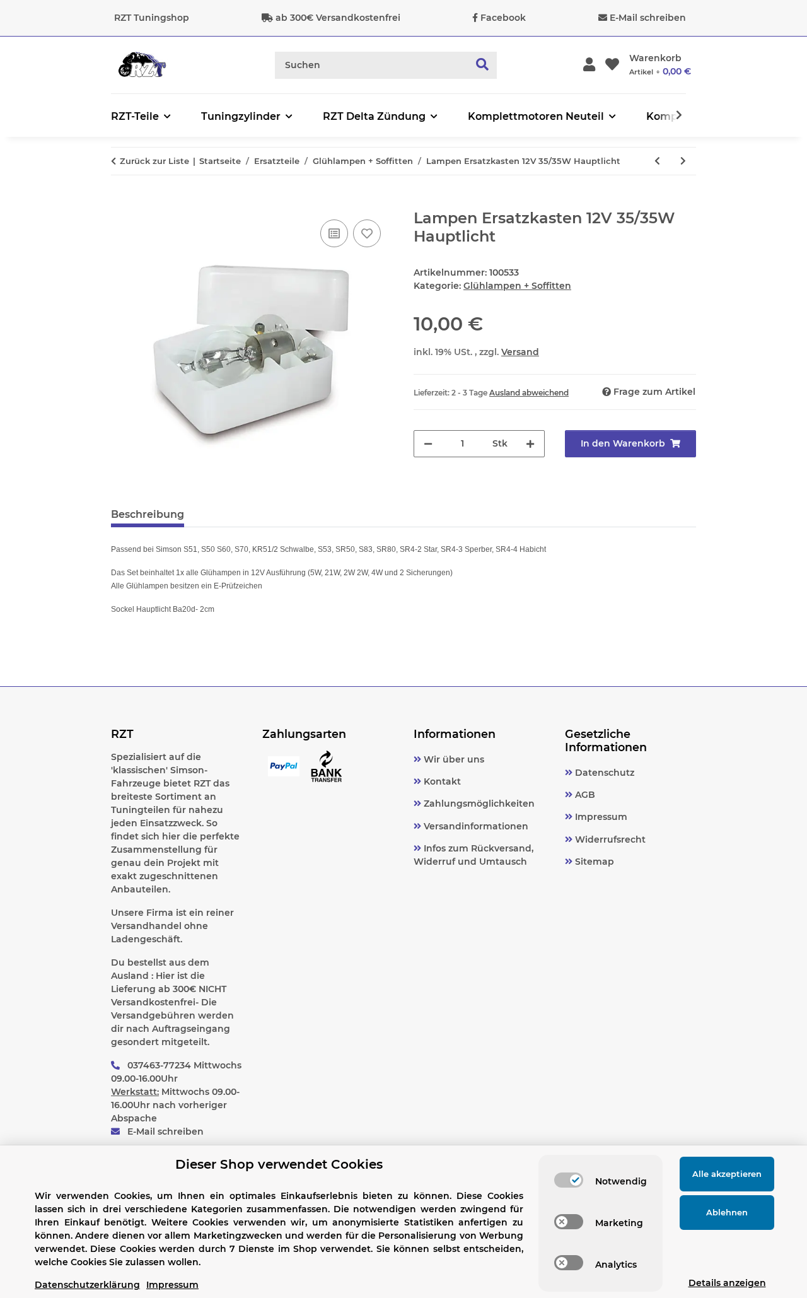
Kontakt (441, 781)
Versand (520, 352)
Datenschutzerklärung (87, 1284)
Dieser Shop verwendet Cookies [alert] (279, 1164)
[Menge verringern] (428, 444)
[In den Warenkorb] (121, 202)
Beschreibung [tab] (147, 514)
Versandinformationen (474, 826)
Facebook (503, 17)
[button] (589, 65)
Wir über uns (452, 759)
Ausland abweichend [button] (529, 392)
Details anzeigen (727, 1283)
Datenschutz (603, 772)
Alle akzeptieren (727, 1174)
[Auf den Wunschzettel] (367, 233)
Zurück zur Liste (154, 161)
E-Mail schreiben (648, 17)
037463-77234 (159, 1065)
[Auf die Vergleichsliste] (334, 233)
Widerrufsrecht (609, 839)
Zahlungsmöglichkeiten (478, 803)
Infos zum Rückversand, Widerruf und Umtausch (473, 855)
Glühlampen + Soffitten (517, 285)
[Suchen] (482, 65)
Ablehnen (727, 1212)
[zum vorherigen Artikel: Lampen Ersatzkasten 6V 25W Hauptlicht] (657, 161)
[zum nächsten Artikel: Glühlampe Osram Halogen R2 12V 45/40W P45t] (683, 161)
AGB (583, 794)
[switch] (568, 1180)
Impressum (599, 816)
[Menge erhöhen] (530, 444)
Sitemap (593, 861)
